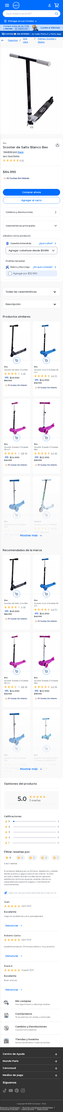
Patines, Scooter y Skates (47, 40)
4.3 (52, 453)
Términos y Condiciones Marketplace (37, 1107)
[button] (31, 21)
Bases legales (42, 1109)
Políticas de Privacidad (9, 1109)
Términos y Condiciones (9, 1107)
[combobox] (31, 250)
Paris (20, 152)
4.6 (52, 376)
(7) (56, 376)
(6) (24, 373)
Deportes (13, 40)
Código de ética (27, 1109)
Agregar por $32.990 (25, 273)
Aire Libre (25, 40)
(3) (22, 160)
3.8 (22, 453)
